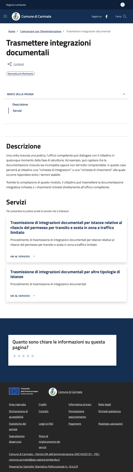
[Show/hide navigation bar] (5, 16)
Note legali (104, 404)
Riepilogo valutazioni (110, 424)
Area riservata (17, 404)
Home (11, 31)
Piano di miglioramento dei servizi (49, 441)
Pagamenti (75, 424)
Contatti (43, 411)
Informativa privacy (80, 404)
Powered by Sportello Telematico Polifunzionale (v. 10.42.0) (43, 466)
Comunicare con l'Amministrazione (40, 31)
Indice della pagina (20, 94)
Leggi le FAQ (46, 424)
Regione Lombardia (16, 5)
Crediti (43, 404)
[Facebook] (105, 16)
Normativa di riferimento (20, 73)
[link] (23, 256)
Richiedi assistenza (109, 411)
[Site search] (125, 16)
